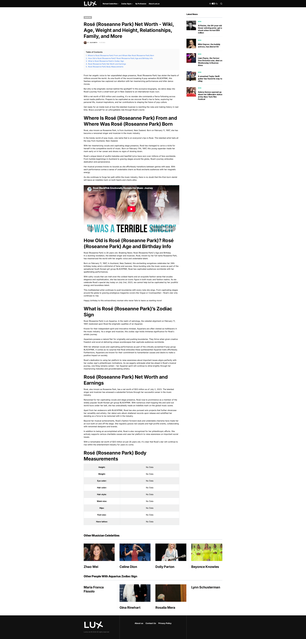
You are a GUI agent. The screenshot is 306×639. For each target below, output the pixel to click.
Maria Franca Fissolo (94, 589)
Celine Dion (128, 567)
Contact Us (151, 623)
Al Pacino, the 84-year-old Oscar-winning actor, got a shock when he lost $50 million (210, 29)
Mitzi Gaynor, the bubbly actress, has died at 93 (209, 45)
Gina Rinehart (130, 608)
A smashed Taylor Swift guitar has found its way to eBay (210, 78)
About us (139, 623)
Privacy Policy (165, 623)
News (199, 21)
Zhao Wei (91, 567)
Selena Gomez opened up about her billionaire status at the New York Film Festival (210, 95)
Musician (88, 17)
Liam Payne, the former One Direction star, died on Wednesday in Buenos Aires (210, 61)
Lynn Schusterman (205, 587)
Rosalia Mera (165, 608)
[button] (213, 3)
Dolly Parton (164, 567)
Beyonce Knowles (205, 567)
